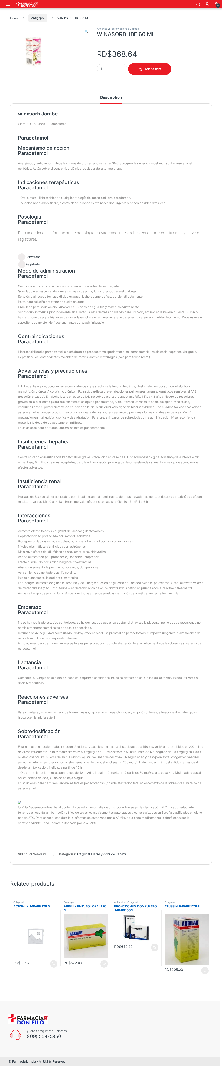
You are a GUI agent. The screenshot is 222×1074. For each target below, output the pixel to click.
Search (198, 4)
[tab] (111, 99)
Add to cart (153, 69)
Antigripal (37, 18)
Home (14, 18)
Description (111, 98)
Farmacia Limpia (24, 1061)
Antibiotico (120, 902)
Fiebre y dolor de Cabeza (124, 28)
